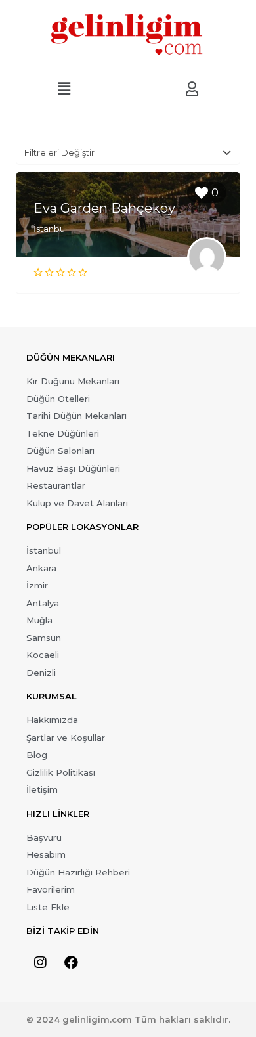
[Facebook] (71, 962)
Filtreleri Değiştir (59, 152)
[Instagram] (40, 962)
